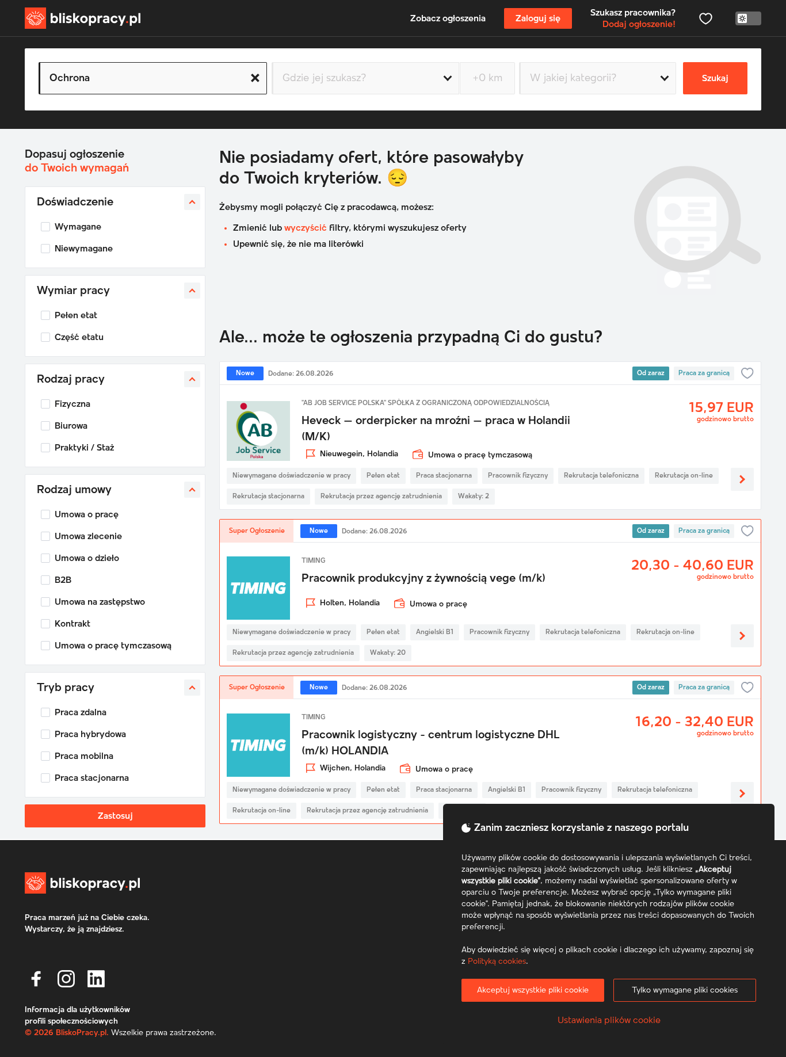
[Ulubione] (705, 18)
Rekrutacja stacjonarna (268, 496)
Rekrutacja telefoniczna (601, 475)
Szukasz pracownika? (633, 18)
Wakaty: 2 (473, 496)
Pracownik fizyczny (518, 475)
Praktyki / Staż (84, 447)
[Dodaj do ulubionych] (747, 373)
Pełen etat (76, 315)
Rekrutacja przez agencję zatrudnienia (381, 496)
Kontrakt (72, 623)
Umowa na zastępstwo (100, 601)
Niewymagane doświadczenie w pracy (291, 475)
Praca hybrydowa (90, 734)
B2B (63, 580)
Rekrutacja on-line (684, 475)
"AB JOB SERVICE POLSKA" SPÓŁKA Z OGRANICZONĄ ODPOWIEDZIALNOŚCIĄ (426, 403)
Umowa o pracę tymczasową (113, 645)
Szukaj (715, 78)
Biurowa (71, 425)
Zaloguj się (538, 18)
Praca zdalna (80, 712)
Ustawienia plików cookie (609, 1020)
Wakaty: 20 (388, 653)
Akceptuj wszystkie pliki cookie (533, 990)
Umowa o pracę (87, 514)
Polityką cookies (497, 961)
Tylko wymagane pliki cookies (685, 990)
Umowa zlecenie (88, 536)
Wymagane (78, 226)
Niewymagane (84, 248)
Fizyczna (72, 404)
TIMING (314, 561)
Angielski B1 (434, 632)
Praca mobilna (84, 756)
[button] (36, 978)
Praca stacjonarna (92, 778)
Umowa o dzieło (87, 558)
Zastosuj (115, 816)
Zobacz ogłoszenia (448, 18)
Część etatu (79, 337)
